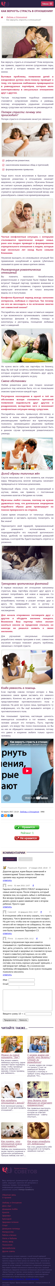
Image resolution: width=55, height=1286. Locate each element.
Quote (22, 988)
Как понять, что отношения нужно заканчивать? (11, 1143)
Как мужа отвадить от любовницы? (38, 1142)
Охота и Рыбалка (9, 1238)
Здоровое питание (10, 1222)
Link (29, 988)
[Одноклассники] (5, 815)
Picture (33, 988)
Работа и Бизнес (9, 1235)
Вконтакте (25, 859)
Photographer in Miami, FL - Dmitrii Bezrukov (20, 1279)
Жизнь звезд (7, 1241)
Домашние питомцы (11, 1228)
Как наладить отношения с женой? (12, 1101)
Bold (4, 988)
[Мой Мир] (8, 815)
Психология (7, 1245)
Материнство (8, 1232)
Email (5, 983)
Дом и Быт (6, 1206)
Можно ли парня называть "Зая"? (10, 1056)
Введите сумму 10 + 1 (14, 1013)
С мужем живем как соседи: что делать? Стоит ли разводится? (38, 1058)
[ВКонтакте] (2, 815)
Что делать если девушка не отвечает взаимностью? (39, 1102)
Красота (5, 1212)
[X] (11, 815)
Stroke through (15, 988)
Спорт (4, 1225)
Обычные (10, 859)
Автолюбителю (8, 1248)
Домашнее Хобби (10, 1209)
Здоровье (6, 1215)
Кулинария (6, 1219)
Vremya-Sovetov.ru (26, 1189)
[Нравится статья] (26, 828)
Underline (12, 988)
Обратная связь (9, 1195)
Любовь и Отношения (16, 17)
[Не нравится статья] (26, 839)
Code (26, 988)
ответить (7, 880)
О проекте (6, 1197)
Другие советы (8, 1251)
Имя (5, 979)
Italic (8, 988)
